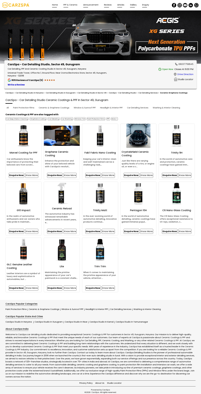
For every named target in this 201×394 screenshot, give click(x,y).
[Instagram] (179, 5)
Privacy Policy (86, 383)
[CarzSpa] (16, 5)
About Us (99, 383)
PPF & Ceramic (70, 4)
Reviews (108, 4)
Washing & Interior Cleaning (147, 309)
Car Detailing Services (120, 309)
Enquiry (145, 4)
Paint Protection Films (16, 309)
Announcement (90, 4)
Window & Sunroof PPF (72, 309)
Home (55, 4)
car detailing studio (36, 334)
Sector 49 (129, 334)
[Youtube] (185, 5)
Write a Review (16, 84)
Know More (32, 175)
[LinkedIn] (190, 5)
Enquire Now (16, 175)
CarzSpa (18, 321)
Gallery (133, 4)
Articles (120, 4)
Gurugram (140, 334)
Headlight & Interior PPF (96, 309)
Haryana (150, 334)
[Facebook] (174, 5)
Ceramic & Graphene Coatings (44, 309)
